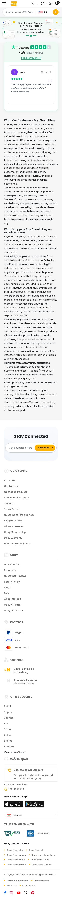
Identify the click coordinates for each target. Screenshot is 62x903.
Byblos (8, 740)
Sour (7, 723)
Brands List (10, 570)
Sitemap (9, 503)
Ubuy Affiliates (13, 604)
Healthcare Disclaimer (17, 543)
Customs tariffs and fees (19, 514)
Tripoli (8, 712)
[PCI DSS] (12, 833)
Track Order (11, 509)
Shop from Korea (16, 859)
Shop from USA (15, 850)
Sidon (7, 729)
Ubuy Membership (15, 532)
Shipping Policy (13, 520)
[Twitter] (27, 893)
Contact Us (11, 486)
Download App (13, 564)
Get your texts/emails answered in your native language (33, 777)
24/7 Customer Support (28, 769)
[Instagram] (13, 893)
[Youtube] (20, 893)
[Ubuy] (13, 3)
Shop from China (40, 859)
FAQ (6, 593)
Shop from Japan (16, 854)
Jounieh (9, 717)
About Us (9, 480)
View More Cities (14, 752)
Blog (7, 587)
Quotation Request (15, 491)
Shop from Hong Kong (43, 854)
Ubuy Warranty (13, 537)
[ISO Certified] (37, 833)
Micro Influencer (14, 526)
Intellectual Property (16, 497)
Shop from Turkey (16, 864)
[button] (35, 4)
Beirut (7, 706)
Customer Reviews (15, 576)
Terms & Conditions (17, 880)
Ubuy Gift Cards (13, 610)
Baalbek (9, 746)
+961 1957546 (16, 789)
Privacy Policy (41, 880)
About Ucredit (12, 599)
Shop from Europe (41, 864)
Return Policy (12, 581)
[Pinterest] (34, 893)
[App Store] (14, 805)
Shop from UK (36, 850)
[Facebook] (6, 893)
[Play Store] (34, 805)
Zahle (7, 735)
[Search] (56, 12)
